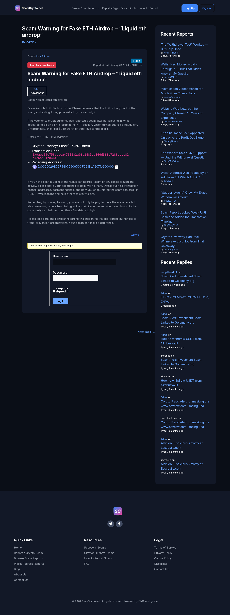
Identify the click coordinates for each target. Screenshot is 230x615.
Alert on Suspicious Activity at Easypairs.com (182, 445)
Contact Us (21, 580)
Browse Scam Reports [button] (84, 8)
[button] (98, 8)
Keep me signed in (62, 290)
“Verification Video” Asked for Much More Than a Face (182, 91)
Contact (154, 8)
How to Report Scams (98, 558)
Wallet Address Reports (29, 563)
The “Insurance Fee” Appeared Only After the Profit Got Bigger (183, 135)
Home (18, 547)
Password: (60, 272)
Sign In (206, 8)
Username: (61, 256)
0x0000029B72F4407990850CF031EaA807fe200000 (76, 166)
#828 (135, 235)
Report (136, 61)
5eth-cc (46, 56)
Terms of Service (165, 547)
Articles (133, 8)
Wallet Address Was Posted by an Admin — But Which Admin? (184, 175)
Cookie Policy (163, 558)
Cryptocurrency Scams (99, 553)
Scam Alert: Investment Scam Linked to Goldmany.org (181, 278)
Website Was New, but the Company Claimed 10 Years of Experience (182, 113)
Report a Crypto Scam (114, 8)
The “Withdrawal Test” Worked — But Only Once (184, 47)
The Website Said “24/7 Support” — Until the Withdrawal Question (184, 155)
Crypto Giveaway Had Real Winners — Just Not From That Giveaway (182, 241)
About (143, 8)
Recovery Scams (95, 547)
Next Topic (146, 331)
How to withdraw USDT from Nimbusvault (181, 341)
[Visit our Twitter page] (110, 523)
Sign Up (190, 8)
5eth (38, 56)
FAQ (87, 563)
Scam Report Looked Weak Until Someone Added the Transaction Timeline (184, 217)
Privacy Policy (163, 553)
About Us (20, 574)
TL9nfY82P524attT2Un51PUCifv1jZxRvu (185, 299)
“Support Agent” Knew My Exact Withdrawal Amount (184, 195)
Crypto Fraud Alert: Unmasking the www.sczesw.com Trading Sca (185, 404)
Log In (60, 301)
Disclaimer (160, 563)
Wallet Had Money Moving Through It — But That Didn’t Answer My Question (181, 69)
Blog (17, 569)
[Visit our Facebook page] (119, 523)
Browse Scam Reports (28, 558)
